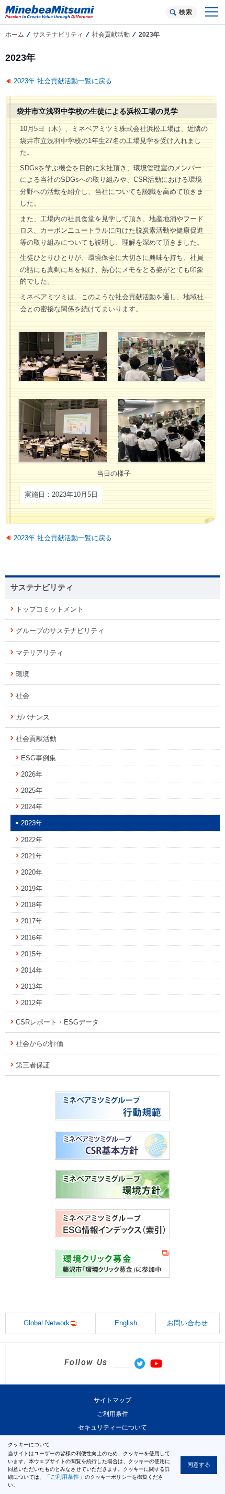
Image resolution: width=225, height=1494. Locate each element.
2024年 (31, 807)
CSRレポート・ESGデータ (57, 1022)
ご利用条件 (112, 1413)
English (126, 1323)
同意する (198, 1465)
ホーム (14, 34)
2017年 (31, 921)
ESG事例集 (38, 758)
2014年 (31, 970)
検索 (185, 12)
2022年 (31, 840)
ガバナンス (33, 717)
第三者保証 (33, 1065)
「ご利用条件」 (64, 1477)
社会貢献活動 (111, 34)
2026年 (31, 774)
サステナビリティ (58, 34)
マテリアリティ (39, 653)
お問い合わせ (187, 1323)
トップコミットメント (50, 609)
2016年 (31, 938)
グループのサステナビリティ (60, 631)
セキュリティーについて (112, 1427)
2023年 (31, 823)
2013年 (31, 986)
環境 (22, 674)
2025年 (31, 790)
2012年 (31, 1003)
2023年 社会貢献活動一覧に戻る (63, 81)
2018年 (31, 905)
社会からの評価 (39, 1044)
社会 (22, 696)
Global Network (47, 1323)
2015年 (31, 954)
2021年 (31, 856)
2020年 (31, 872)
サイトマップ (112, 1400)
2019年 (31, 888)
